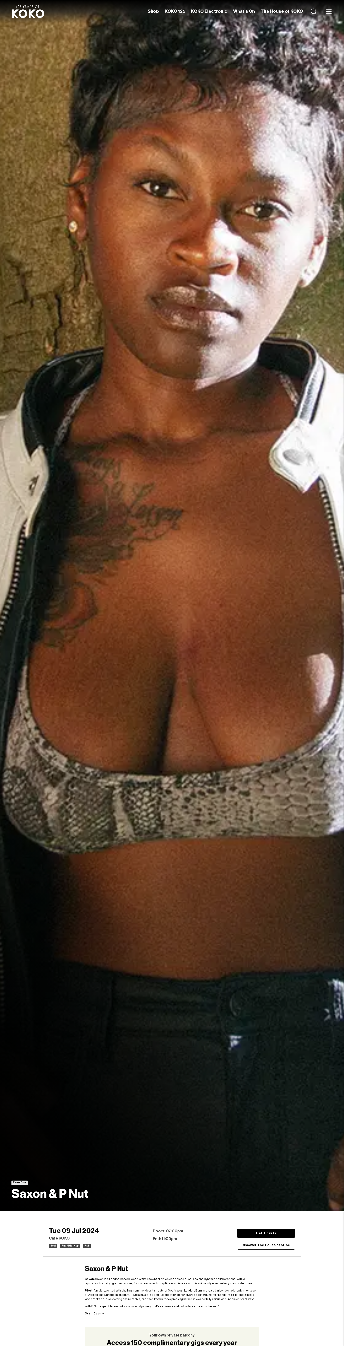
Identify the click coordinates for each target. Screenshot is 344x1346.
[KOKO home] (27, 11)
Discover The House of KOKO (266, 1245)
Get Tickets (266, 1233)
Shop (153, 11)
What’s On (244, 11)
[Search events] (314, 11)
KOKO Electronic (209, 11)
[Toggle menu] (329, 11)
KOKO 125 (175, 11)
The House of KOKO (282, 11)
